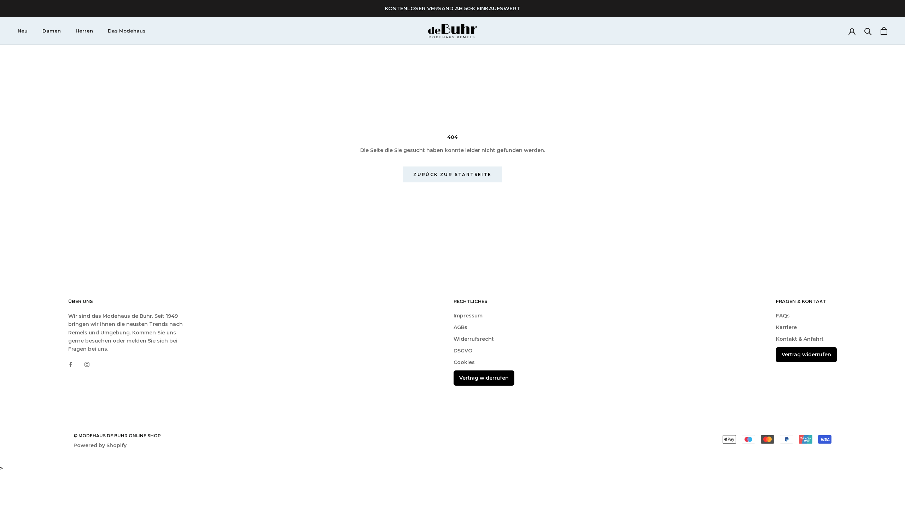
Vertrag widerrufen (484, 378)
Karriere (786, 327)
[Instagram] (86, 364)
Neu (23, 31)
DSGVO (463, 350)
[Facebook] (70, 364)
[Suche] (868, 31)
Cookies (464, 362)
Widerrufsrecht (474, 339)
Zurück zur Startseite (452, 174)
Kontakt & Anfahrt (800, 339)
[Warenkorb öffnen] (884, 31)
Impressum (468, 315)
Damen (51, 31)
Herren (84, 31)
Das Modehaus (127, 31)
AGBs (460, 327)
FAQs (783, 315)
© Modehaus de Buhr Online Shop (117, 435)
